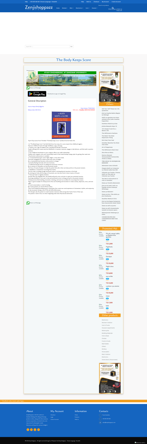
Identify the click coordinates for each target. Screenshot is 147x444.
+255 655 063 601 (107, 419)
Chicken (104, 338)
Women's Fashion (107, 322)
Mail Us (89, 1)
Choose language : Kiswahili (48, 1)
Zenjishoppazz (39, 7)
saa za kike (109, 276)
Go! (71, 46)
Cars (87, 8)
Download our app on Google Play (57, 94)
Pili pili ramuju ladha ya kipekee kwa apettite (113, 235)
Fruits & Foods (106, 341)
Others (104, 346)
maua (107, 296)
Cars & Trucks (106, 325)
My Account (105, 1)
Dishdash (109, 257)
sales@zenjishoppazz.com (109, 422)
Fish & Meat (105, 336)
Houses (94, 8)
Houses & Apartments (108, 328)
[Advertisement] (73, 25)
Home (58, 8)
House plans (105, 351)
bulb (107, 306)
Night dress (110, 266)
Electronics (79, 8)
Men (71, 8)
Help (82, 1)
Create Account (116, 1)
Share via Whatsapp (35, 88)
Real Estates (105, 344)
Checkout (96, 1)
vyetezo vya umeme (112, 286)
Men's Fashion (106, 354)
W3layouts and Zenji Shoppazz (58, 441)
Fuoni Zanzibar (106, 415)
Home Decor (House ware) (109, 359)
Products (77, 417)
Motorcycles (105, 330)
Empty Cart (119, 10)
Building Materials (107, 333)
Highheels (109, 247)
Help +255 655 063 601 (32, 1)
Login (52, 417)
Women (64, 8)
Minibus (104, 349)
